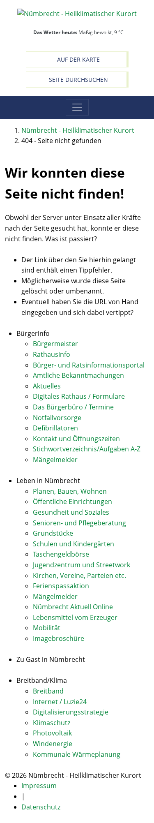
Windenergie (52, 743)
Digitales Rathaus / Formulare (79, 396)
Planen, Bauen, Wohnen (70, 491)
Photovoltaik (52, 732)
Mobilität (46, 627)
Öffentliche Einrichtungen (72, 501)
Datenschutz (40, 806)
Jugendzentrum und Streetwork (81, 564)
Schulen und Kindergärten (73, 543)
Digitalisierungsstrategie (70, 712)
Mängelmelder (55, 459)
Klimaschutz (51, 722)
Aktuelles (47, 386)
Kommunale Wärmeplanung (76, 754)
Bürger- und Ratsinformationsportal (89, 365)
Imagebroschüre (58, 638)
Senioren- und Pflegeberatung (79, 522)
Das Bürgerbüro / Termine (73, 407)
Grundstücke (53, 533)
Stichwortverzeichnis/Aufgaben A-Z (86, 448)
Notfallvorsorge (57, 417)
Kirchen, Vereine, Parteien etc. (79, 575)
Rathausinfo (51, 354)
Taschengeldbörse (61, 554)
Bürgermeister (55, 343)
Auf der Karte (78, 59)
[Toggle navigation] (77, 107)
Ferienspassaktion (61, 585)
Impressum (39, 785)
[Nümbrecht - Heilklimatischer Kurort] (77, 13)
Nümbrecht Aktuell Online (73, 606)
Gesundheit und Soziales (71, 512)
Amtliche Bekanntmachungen (78, 375)
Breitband (48, 691)
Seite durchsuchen (78, 79)
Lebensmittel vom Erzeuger (75, 617)
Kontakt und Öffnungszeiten (76, 438)
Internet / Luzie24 (60, 701)
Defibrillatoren (55, 427)
